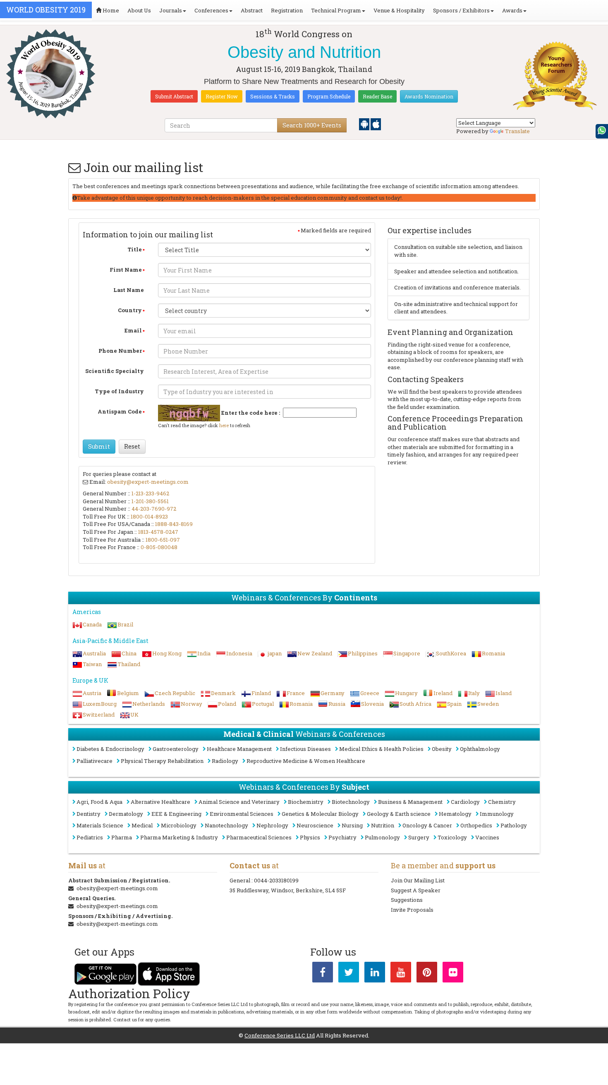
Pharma (121, 837)
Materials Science (100, 825)
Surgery (418, 837)
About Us (139, 10)
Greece (369, 693)
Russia (336, 703)
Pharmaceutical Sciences (259, 837)
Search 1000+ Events (311, 125)
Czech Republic (175, 693)
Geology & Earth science (399, 813)
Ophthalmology (480, 749)
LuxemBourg (100, 703)
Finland (261, 693)
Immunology (497, 813)
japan (275, 653)
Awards (512, 10)
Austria (92, 693)
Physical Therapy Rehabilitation (162, 761)
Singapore (406, 653)
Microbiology (178, 825)
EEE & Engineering (176, 813)
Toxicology (452, 837)
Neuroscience (315, 825)
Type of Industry (119, 391)
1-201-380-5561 (150, 501)
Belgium (128, 693)
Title (134, 249)
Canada (92, 624)
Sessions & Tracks (272, 96)
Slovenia (372, 703)
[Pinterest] (427, 973)
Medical (142, 825)
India (204, 653)
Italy (474, 693)
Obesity (442, 749)
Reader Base (377, 96)
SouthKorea (451, 653)
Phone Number (120, 350)
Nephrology (272, 825)
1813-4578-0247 (158, 531)
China (129, 653)
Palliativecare (95, 761)
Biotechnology (351, 801)
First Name (126, 269)
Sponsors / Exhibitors (461, 10)
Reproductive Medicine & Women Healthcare (306, 761)
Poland (227, 703)
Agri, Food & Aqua (99, 801)
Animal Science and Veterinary (239, 801)
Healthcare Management (239, 749)
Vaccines (487, 837)
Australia (94, 653)
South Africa (415, 703)
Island (503, 693)
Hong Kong (167, 653)
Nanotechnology (226, 825)
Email (133, 330)
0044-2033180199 (276, 880)
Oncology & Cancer (427, 825)
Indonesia (239, 653)
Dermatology (126, 813)
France (296, 693)
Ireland (442, 693)
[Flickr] (453, 973)
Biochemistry (305, 801)
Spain (454, 703)
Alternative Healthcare (160, 801)
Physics (310, 837)
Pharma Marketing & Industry (179, 837)
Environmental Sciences (241, 813)
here (224, 425)
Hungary (406, 693)
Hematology (455, 813)
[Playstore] (365, 123)
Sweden (488, 703)
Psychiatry (342, 837)
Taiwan (92, 664)
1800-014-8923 (149, 516)
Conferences (211, 10)
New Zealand (314, 653)
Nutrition (382, 825)
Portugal (263, 703)
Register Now (222, 96)
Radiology (225, 761)
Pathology (513, 825)
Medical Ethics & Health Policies (381, 749)
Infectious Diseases (305, 749)
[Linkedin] (374, 973)
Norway (191, 703)
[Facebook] (322, 973)
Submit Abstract (174, 96)
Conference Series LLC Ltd (279, 1035)
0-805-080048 (159, 547)
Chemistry (502, 801)
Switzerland (99, 714)
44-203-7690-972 (154, 508)
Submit (99, 446)
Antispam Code (120, 411)
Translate (517, 131)
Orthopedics (476, 825)
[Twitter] (348, 973)
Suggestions (407, 899)
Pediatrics (90, 837)
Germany (333, 693)
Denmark (223, 693)
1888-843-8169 (174, 524)
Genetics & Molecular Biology (320, 813)
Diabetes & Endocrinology (110, 749)
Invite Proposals (412, 909)
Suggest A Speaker (415, 890)
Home (110, 10)
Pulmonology (382, 837)
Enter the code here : (250, 412)
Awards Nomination (429, 96)
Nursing (352, 825)
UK (134, 714)
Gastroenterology (176, 749)
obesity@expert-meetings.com (148, 481)
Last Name (128, 290)
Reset (132, 446)
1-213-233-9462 (150, 493)
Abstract (252, 10)
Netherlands (148, 703)
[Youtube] (400, 973)
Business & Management (410, 801)
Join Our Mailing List (418, 880)
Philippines (363, 653)
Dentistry (89, 813)
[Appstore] (376, 123)
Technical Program (336, 10)
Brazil (125, 624)
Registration (287, 10)
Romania (493, 653)
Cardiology (465, 801)
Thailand (128, 664)
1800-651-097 (163, 539)
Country (130, 310)
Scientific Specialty (114, 371)
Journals (170, 10)
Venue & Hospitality (399, 10)
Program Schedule (328, 96)
